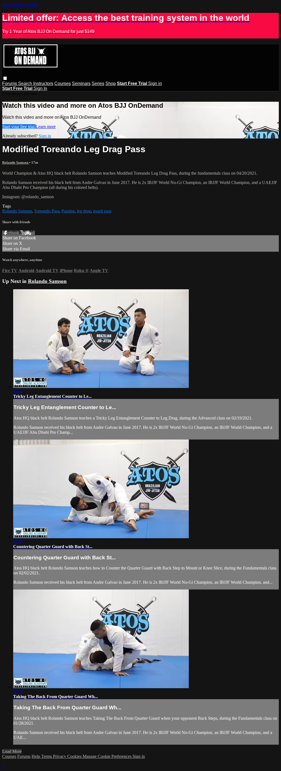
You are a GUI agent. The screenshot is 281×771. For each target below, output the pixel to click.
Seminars (81, 83)
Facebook (11, 232)
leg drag (84, 211)
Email (30, 232)
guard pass (102, 211)
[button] (5, 78)
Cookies (75, 756)
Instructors (43, 83)
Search (25, 83)
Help (36, 756)
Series (98, 83)
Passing (68, 211)
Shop (110, 83)
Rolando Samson (15, 162)
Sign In (40, 88)
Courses (62, 83)
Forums (10, 83)
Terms (47, 756)
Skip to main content (20, 4)
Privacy (60, 756)
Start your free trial (19, 126)
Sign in (155, 83)
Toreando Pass (46, 211)
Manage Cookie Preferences (108, 756)
